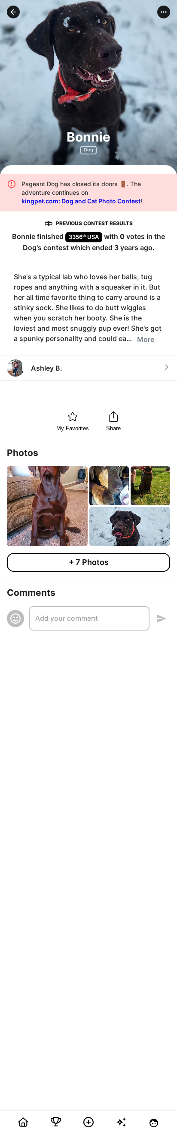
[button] (13, 12)
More (145, 339)
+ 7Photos (89, 562)
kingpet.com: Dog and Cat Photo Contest (80, 201)
